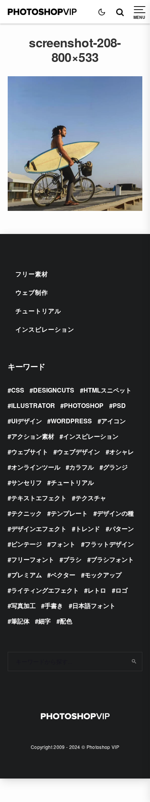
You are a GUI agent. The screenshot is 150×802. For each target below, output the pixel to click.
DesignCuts (53, 390)
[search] (133, 661)
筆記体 (20, 621)
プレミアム (26, 574)
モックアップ (103, 574)
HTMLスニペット (107, 390)
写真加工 (23, 605)
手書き (54, 605)
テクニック (26, 513)
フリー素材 (31, 273)
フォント (63, 544)
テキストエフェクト (39, 497)
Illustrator (33, 405)
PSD (119, 405)
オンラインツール (35, 467)
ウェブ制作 (31, 292)
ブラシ (72, 559)
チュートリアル (38, 310)
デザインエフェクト (39, 528)
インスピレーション (44, 329)
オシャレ (121, 451)
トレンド (87, 528)
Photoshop (83, 405)
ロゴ (121, 590)
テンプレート (69, 513)
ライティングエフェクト (45, 590)
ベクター (63, 574)
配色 (66, 621)
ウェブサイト (29, 451)
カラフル (81, 467)
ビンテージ (26, 544)
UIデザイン (26, 420)
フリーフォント (32, 559)
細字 (44, 621)
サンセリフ (26, 482)
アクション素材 (32, 436)
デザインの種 (115, 513)
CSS (17, 390)
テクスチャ (90, 497)
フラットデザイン (109, 544)
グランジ (115, 467)
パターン (121, 528)
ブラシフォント (112, 559)
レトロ (97, 590)
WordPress (71, 420)
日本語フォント (93, 605)
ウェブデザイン (78, 451)
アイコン (113, 420)
